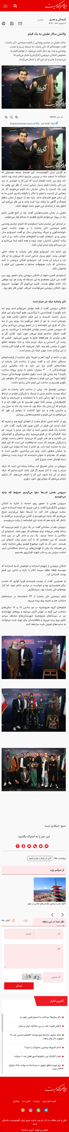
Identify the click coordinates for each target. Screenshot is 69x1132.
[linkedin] (28, 846)
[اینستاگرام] (31, 1110)
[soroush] (22, 846)
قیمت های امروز (49, 1101)
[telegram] (48, 846)
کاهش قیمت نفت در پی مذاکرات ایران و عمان (39, 1026)
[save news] (11, 23)
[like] (26, 921)
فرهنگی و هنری (57, 20)
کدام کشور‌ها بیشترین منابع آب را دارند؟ (42, 1047)
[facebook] (17, 846)
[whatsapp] (34, 846)
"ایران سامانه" (27, 1130)
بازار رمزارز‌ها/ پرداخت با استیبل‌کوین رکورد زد (40, 1017)
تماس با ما (26, 1101)
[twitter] (40, 846)
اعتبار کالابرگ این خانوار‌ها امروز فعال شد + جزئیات (37, 1056)
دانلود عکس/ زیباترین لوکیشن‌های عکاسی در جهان (46, 903)
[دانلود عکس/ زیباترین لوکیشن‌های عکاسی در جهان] (50, 889)
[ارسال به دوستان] (20, 23)
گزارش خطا (6, 920)
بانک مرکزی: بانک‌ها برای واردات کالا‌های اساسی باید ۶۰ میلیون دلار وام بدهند (37, 1036)
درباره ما (36, 1101)
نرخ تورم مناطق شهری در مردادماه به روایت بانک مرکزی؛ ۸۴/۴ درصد (36, 1067)
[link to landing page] (56, 5)
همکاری (16, 1101)
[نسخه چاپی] (3, 23)
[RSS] (23, 1110)
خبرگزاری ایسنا (52, 826)
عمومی (40, 19)
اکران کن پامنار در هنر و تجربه (40, 858)
